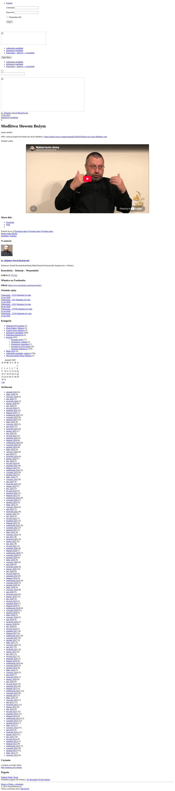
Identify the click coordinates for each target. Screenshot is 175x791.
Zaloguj (9, 3)
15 (18, 371)
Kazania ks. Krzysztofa (20, 346)
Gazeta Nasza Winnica (15, 330)
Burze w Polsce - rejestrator (12, 784)
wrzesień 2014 (12, 721)
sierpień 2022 (11, 502)
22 (18, 374)
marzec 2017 (11, 652)
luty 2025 (10, 433)
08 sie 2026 (5, 307)
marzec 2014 (11, 734)
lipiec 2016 (10, 670)
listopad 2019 (11, 578)
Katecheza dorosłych (14, 335)
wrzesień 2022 (12, 500)
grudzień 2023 (12, 466)
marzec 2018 (11, 624)
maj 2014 (10, 730)
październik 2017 (13, 636)
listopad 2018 (11, 606)
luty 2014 (10, 737)
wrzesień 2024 (12, 445)
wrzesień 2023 (12, 472)
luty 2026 (10, 406)
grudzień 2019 (12, 576)
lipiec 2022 (10, 505)
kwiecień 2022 (12, 511)
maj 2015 (10, 702)
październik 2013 (13, 746)
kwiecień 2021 (12, 539)
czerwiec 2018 (12, 617)
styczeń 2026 (11, 408)
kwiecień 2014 (12, 732)
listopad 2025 (11, 413)
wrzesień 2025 (12, 417)
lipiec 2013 (10, 753)
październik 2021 (13, 525)
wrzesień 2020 (12, 555)
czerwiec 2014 (12, 728)
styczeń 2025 (11, 436)
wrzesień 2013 (12, 748)
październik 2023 (13, 470)
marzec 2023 (11, 486)
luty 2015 (10, 709)
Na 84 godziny (44, 779)
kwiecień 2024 (12, 456)
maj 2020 (10, 564)
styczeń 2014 (11, 739)
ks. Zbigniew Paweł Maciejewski (14, 113)
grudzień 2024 (12, 438)
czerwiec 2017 (12, 645)
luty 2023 (10, 488)
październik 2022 (13, 498)
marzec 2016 (11, 679)
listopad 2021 (11, 523)
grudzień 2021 (12, 521)
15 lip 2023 (5, 115)
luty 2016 (10, 682)
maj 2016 (10, 675)
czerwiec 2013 (12, 755)
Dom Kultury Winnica (15, 328)
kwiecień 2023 (12, 484)
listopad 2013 (11, 744)
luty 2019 (10, 599)
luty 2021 (10, 544)
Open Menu (6, 57)
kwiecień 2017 (12, 649)
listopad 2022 (11, 495)
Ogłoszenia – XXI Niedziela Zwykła (16, 295)
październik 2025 (13, 415)
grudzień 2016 (12, 659)
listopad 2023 (11, 468)
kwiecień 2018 (12, 622)
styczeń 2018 (11, 629)
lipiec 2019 (10, 587)
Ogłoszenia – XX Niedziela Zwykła (15, 300)
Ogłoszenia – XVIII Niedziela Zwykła (16, 309)
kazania (9, 337)
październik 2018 (13, 608)
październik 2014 (13, 718)
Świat (15, 777)
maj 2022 (10, 509)
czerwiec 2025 (12, 424)
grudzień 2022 (12, 493)
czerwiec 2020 (12, 562)
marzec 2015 (11, 707)
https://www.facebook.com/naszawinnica (24, 285)
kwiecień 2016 (12, 677)
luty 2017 (10, 654)
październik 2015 (13, 691)
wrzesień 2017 (12, 638)
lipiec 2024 (10, 449)
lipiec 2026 (10, 394)
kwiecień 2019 (12, 594)
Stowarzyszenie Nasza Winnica (19, 356)
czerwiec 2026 (12, 397)
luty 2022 (10, 516)
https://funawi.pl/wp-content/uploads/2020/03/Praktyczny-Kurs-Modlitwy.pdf (75, 137)
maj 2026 (10, 399)
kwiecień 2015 (12, 705)
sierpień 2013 (11, 751)
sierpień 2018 (11, 613)
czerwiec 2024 (12, 452)
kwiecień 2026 (12, 401)
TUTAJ (14, 275)
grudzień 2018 (12, 603)
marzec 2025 (11, 431)
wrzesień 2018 (12, 610)
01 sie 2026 (5, 311)
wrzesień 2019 (12, 583)
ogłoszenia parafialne (14, 48)
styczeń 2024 (11, 463)
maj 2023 (10, 482)
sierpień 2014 (11, 723)
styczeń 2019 (11, 601)
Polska (10, 777)
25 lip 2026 (5, 316)
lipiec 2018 (10, 615)
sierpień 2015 (11, 695)
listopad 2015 (11, 688)
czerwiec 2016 (12, 672)
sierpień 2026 (11, 392)
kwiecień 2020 (12, 567)
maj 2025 (10, 426)
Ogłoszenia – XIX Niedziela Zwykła (16, 304)
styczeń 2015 (11, 711)
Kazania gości (17, 339)
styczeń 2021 (11, 546)
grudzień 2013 (12, 741)
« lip (3, 382)
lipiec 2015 (10, 698)
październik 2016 (13, 663)
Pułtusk (4, 777)
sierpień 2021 (11, 530)
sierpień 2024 (11, 447)
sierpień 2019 (11, 585)
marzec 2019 (11, 597)
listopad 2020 (11, 551)
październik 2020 (13, 553)
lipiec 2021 (10, 532)
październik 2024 (13, 443)
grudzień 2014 (12, 714)
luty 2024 (10, 461)
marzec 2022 (11, 514)
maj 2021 (10, 537)
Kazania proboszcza (19, 349)
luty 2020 (10, 571)
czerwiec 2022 (12, 507)
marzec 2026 (11, 403)
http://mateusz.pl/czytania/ (11, 767)
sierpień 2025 (11, 420)
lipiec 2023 (10, 477)
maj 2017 (10, 647)
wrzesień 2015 (12, 693)
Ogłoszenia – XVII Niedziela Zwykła (16, 313)
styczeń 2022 (11, 518)
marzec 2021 (11, 541)
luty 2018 (10, 626)
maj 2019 (10, 592)
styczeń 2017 (11, 656)
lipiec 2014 (10, 725)
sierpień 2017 (11, 640)
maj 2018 (10, 619)
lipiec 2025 (10, 422)
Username (10, 8)
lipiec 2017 (10, 642)
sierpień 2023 (11, 475)
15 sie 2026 (5, 302)
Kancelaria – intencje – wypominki (20, 53)
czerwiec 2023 (12, 479)
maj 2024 (10, 454)
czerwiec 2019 (12, 590)
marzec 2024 (11, 459)
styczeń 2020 (11, 574)
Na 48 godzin (32, 779)
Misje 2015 (10, 351)
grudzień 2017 (12, 631)
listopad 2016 (11, 661)
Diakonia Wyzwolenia (15, 326)
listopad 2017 (11, 633)
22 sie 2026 (5, 297)
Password (10, 12)
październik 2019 (13, 580)
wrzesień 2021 (12, 528)
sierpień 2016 (11, 668)
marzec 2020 (11, 569)
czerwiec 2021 (12, 534)
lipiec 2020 (10, 560)
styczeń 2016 (11, 684)
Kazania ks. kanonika (20, 344)
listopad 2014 (11, 716)
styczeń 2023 (11, 491)
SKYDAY (25, 789)
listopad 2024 (11, 440)
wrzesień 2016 (12, 665)
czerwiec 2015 (12, 700)
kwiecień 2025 (12, 429)
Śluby (4, 30)
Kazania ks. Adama (19, 342)
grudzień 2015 (12, 686)
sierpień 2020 (11, 557)
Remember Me (15, 17)
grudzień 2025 (12, 410)
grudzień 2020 (12, 548)
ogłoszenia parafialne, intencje (18, 353)
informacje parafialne (14, 50)
